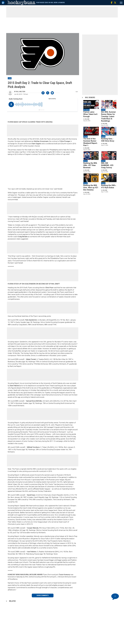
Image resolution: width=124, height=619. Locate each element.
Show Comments (43, 595)
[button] (120, 2)
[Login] (3, 3)
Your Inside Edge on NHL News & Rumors (50, 2)
